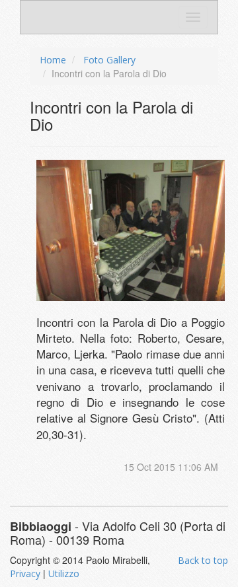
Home (53, 59)
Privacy (25, 573)
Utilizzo (63, 573)
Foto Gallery (109, 59)
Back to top (203, 560)
